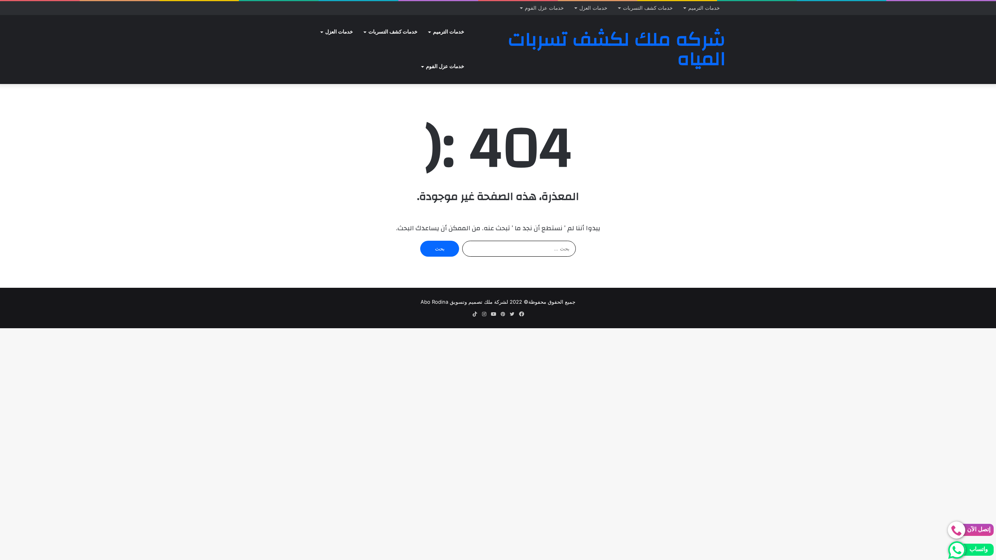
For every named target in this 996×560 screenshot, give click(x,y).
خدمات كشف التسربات (648, 8)
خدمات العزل (593, 8)
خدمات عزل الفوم (544, 8)
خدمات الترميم (704, 8)
